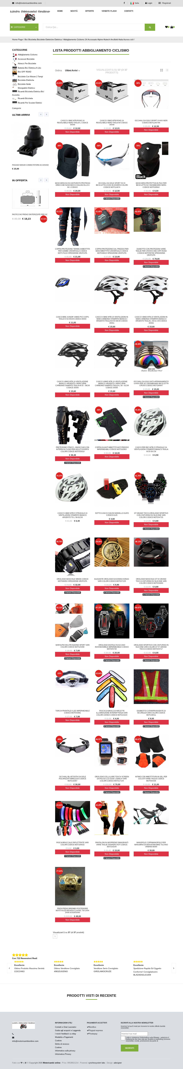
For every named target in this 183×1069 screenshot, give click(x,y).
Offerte (89, 11)
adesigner (118, 1063)
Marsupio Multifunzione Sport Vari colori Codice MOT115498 (72, 646)
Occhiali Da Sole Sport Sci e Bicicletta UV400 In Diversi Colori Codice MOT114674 (112, 185)
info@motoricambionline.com (28, 3)
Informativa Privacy (63, 1054)
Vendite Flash (109, 11)
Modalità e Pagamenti (64, 1037)
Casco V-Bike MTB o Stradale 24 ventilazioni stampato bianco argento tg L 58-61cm (72, 515)
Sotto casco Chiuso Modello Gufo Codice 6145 (112, 514)
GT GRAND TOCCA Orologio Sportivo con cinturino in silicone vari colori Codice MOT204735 (151, 515)
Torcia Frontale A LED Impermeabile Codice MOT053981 (72, 712)
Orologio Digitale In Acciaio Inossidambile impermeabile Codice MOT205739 (112, 647)
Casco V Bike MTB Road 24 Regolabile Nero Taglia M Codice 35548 (112, 123)
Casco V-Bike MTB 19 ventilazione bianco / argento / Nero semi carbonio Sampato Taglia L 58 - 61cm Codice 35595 (112, 385)
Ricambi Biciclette (25, 98)
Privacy (156, 1038)
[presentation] (41, 114)
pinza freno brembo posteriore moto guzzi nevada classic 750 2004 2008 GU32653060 (72, 911)
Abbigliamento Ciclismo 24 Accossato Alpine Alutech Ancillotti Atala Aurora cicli (98, 39)
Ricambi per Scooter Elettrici (30, 103)
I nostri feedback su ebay (65, 1034)
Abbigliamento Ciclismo (27, 55)
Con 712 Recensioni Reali (24, 958)
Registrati (166, 3)
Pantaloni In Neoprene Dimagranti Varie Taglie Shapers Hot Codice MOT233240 (111, 845)
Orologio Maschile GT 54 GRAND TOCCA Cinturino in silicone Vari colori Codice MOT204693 (151, 581)
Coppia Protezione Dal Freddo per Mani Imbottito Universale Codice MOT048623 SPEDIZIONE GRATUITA (112, 251)
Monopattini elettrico (26, 88)
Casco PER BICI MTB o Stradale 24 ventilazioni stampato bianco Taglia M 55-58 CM (151, 449)
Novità (73, 11)
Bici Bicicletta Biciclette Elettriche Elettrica (43, 39)
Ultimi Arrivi (21, 114)
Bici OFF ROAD (24, 72)
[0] (166, 27)
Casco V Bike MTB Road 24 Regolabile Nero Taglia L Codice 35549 (72, 123)
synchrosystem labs (96, 1063)
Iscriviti (129, 1048)
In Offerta (19, 180)
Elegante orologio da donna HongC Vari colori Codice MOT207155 (111, 580)
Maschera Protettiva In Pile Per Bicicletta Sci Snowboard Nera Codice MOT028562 (151, 185)
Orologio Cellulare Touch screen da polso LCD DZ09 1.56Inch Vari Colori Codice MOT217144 (112, 779)
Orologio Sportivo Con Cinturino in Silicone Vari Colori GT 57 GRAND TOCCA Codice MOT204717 (151, 647)
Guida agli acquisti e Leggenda (67, 1030)
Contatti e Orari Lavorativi (65, 1027)
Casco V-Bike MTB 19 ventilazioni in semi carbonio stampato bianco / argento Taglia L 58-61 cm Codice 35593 (151, 320)
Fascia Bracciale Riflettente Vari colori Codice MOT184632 (72, 844)
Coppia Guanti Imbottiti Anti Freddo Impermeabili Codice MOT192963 (112, 448)
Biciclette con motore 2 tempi (30, 77)
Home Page (17, 39)
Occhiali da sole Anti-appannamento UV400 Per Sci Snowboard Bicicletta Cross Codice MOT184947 (151, 384)
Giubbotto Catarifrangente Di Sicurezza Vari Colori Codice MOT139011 (151, 713)
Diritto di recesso (62, 1044)
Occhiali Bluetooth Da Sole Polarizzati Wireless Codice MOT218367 (72, 779)
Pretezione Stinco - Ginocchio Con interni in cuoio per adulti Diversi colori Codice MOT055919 (72, 449)
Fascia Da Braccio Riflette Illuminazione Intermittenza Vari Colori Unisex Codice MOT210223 (112, 713)
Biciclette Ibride (24, 84)
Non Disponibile (72, 132)
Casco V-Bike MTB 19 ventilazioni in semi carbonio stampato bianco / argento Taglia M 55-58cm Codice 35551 (112, 320)
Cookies (58, 1040)
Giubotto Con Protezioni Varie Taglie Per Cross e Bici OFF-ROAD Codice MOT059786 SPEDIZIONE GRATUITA (151, 252)
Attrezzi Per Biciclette (27, 63)
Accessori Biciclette (26, 59)
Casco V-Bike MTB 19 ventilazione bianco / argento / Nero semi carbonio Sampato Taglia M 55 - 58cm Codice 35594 (72, 385)
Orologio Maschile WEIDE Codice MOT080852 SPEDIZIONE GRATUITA (72, 580)
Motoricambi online (51, 1063)
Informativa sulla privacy (65, 1051)
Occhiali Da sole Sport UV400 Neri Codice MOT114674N (151, 122)
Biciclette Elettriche (26, 80)
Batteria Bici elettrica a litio (29, 68)
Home (60, 11)
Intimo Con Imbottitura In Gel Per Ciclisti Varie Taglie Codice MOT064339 (151, 779)
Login (149, 3)
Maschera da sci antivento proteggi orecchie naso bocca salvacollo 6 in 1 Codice (72, 185)
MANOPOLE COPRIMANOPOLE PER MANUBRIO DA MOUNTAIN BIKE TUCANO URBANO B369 (151, 845)
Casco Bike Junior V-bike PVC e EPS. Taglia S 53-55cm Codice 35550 (72, 318)
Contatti (128, 11)
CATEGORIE (19, 27)
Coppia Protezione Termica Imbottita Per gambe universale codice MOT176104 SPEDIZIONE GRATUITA (72, 251)
